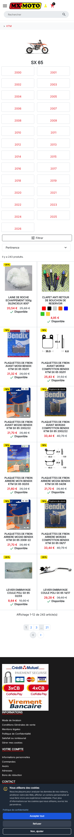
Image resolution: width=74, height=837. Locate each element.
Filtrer (37, 238)
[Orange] (60, 308)
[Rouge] (44, 308)
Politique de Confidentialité (16, 733)
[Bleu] (66, 308)
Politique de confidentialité (15, 810)
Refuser (37, 823)
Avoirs (5, 766)
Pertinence (37, 247)
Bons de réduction (12, 775)
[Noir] (49, 308)
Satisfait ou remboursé (14, 738)
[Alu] (55, 308)
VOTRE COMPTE (13, 749)
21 (47, 627)
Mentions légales (11, 729)
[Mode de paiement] (25, 687)
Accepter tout (37, 816)
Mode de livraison (11, 720)
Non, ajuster (37, 831)
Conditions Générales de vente (18, 724)
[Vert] (42, 314)
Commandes (8, 761)
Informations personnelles (16, 757)
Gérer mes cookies (12, 742)
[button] (45, 6)
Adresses (7, 770)
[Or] (48, 314)
